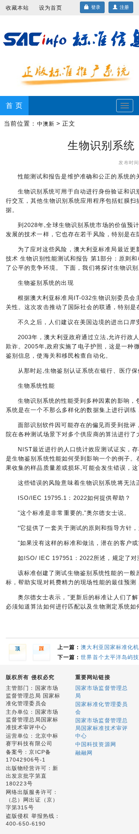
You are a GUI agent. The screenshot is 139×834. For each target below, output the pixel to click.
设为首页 (50, 8)
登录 (94, 7)
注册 (123, 7)
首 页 (14, 105)
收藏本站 (17, 8)
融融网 (84, 753)
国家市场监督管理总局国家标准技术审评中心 (101, 728)
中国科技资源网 (95, 744)
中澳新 (45, 124)
